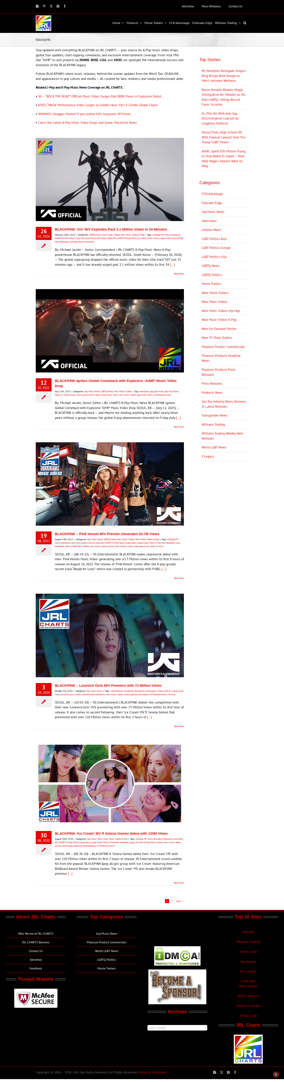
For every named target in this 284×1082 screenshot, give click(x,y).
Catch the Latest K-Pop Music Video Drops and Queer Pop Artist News (87, 122)
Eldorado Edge (212, 203)
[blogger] (37, 6)
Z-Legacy (208, 456)
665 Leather (248, 971)
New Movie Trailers (215, 293)
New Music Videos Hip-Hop (221, 311)
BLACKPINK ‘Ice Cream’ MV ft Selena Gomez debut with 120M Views (111, 833)
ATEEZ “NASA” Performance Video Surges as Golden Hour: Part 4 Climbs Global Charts (98, 105)
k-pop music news (168, 238)
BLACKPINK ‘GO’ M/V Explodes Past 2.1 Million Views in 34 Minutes (111, 229)
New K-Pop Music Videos (77, 546)
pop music (144, 546)
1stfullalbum (116, 690)
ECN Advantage (212, 194)
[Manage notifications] (276, 1074)
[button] (245, 23)
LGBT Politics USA (214, 257)
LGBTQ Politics (212, 275)
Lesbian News (211, 230)
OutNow (78, 845)
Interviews (209, 221)
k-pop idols (131, 542)
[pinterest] (44, 6)
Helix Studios (248, 986)
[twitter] (51, 6)
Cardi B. (167, 690)
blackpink (175, 234)
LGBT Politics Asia (214, 239)
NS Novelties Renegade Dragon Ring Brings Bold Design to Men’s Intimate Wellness (224, 76)
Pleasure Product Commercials (223, 347)
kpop (132, 842)
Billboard (158, 838)
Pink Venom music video (127, 546)
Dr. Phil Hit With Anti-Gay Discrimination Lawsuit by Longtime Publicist (220, 118)
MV (136, 842)
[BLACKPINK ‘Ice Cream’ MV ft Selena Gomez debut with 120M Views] (110, 783)
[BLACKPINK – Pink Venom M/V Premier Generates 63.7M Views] (110, 484)
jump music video (91, 394)
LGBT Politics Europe (216, 248)
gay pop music (157, 391)
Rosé (152, 546)
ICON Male (248, 981)
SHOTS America (248, 996)
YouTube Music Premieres (81, 241)
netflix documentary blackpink (90, 694)
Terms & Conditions (153, 1072)
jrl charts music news (148, 238)
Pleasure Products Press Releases (218, 372)
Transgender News (214, 415)
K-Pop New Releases (165, 542)
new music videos (127, 394)
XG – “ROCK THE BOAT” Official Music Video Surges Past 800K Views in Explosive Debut (99, 96)
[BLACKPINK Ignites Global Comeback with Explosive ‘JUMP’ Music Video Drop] (110, 330)
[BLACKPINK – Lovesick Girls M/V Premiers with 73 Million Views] (110, 635)
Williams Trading (213, 424)
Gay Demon (248, 961)
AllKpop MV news (161, 234)
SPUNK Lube (248, 1016)
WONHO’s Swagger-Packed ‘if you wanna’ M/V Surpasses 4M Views (84, 114)
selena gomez (130, 694)
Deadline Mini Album (65, 238)
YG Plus (159, 546)
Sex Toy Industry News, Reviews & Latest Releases (224, 404)
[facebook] (64, 6)
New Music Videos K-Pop (132, 234)
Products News (212, 392)
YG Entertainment (162, 394)
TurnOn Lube (248, 952)
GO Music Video (104, 238)
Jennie (91, 542)
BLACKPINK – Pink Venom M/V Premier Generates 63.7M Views (107, 534)
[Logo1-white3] (43, 17)
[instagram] (58, 6)
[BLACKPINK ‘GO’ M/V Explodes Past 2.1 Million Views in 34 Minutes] (110, 179)
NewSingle (67, 845)
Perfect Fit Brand (248, 1006)
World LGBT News (214, 447)
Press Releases (212, 383)
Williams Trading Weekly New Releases (222, 436)
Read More (179, 273)
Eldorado (248, 932)
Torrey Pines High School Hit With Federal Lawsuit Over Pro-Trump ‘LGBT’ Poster (224, 137)
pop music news (144, 394)
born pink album (79, 542)
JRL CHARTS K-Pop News (125, 238)
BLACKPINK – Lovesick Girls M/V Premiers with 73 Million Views (108, 685)
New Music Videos (111, 234)
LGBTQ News (95, 234)
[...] (172, 264)
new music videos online (102, 546)
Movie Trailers (211, 284)
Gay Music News (92, 391)
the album (143, 694)
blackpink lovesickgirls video (148, 690)
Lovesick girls (67, 694)
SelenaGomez (89, 845)
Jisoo (98, 542)
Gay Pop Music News (86, 238)
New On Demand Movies (219, 329)
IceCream (178, 838)
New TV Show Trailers (217, 338)
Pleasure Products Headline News (221, 358)
